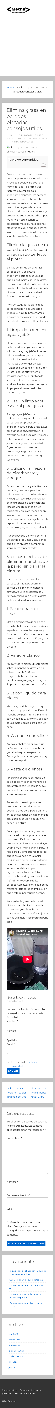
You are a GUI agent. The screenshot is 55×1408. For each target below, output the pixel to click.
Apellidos (12, 1040)
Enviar (13, 1071)
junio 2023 (13, 1367)
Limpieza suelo (39, 138)
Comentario (14, 1138)
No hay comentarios (22, 142)
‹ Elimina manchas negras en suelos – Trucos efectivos (17, 1092)
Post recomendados (25, 1393)
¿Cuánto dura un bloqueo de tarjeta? (26, 1280)
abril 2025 (13, 1334)
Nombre (11, 1031)
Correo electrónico (18, 1195)
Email (11, 1044)
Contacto (24, 1390)
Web (9, 1208)
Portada (12, 87)
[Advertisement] (27, 48)
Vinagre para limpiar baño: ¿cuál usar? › (38, 1092)
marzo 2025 (14, 1339)
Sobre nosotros (9, 1390)
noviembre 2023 (16, 1356)
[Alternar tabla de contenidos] (42, 164)
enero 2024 (14, 1345)
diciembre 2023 (16, 1351)
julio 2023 (13, 1362)
